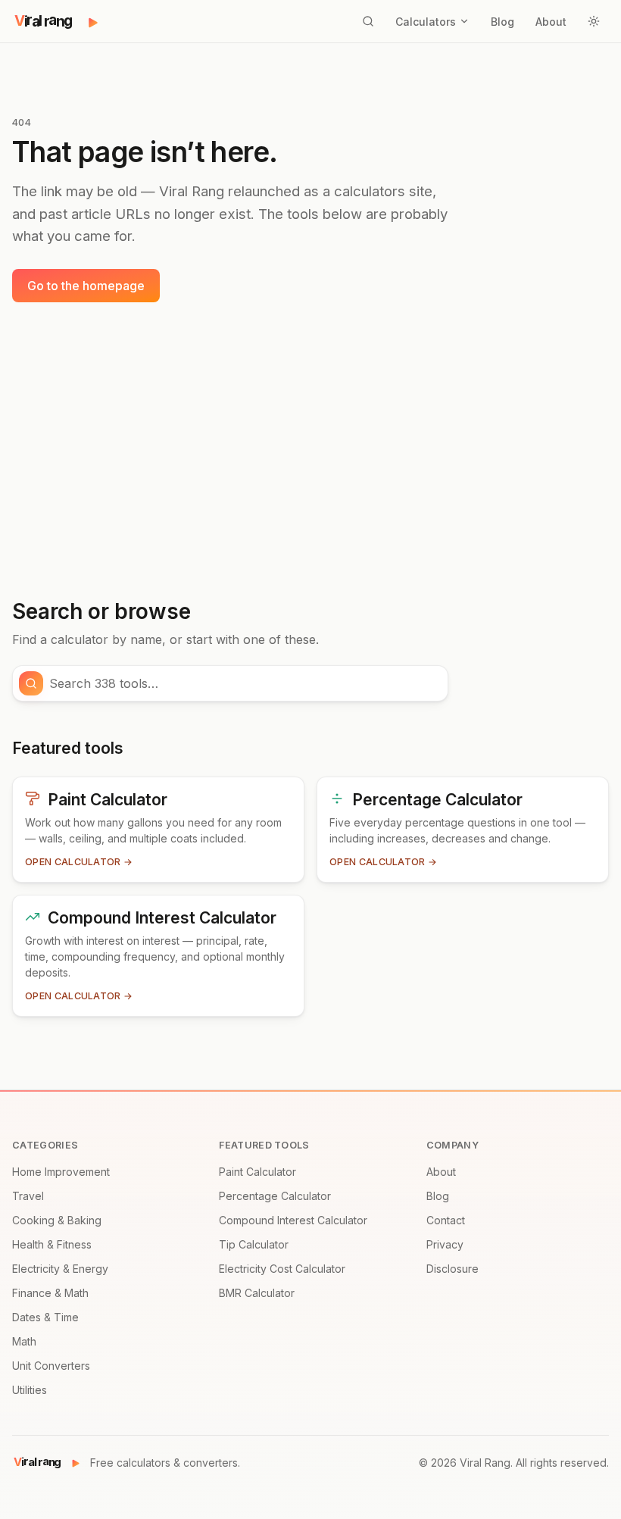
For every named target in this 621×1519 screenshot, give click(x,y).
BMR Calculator (257, 1292)
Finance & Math (50, 1292)
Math (24, 1341)
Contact (445, 1220)
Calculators (425, 21)
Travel (28, 1195)
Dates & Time (45, 1317)
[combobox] (243, 683)
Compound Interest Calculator (293, 1220)
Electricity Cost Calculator (282, 1268)
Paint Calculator (257, 1171)
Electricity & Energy (60, 1268)
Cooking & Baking (56, 1220)
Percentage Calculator (275, 1195)
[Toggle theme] (594, 21)
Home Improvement (61, 1171)
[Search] (368, 21)
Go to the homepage (86, 285)
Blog (502, 21)
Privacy (444, 1244)
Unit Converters (51, 1365)
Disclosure (452, 1268)
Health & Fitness (52, 1244)
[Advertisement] (310, 451)
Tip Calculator (254, 1244)
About (550, 21)
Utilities (29, 1389)
